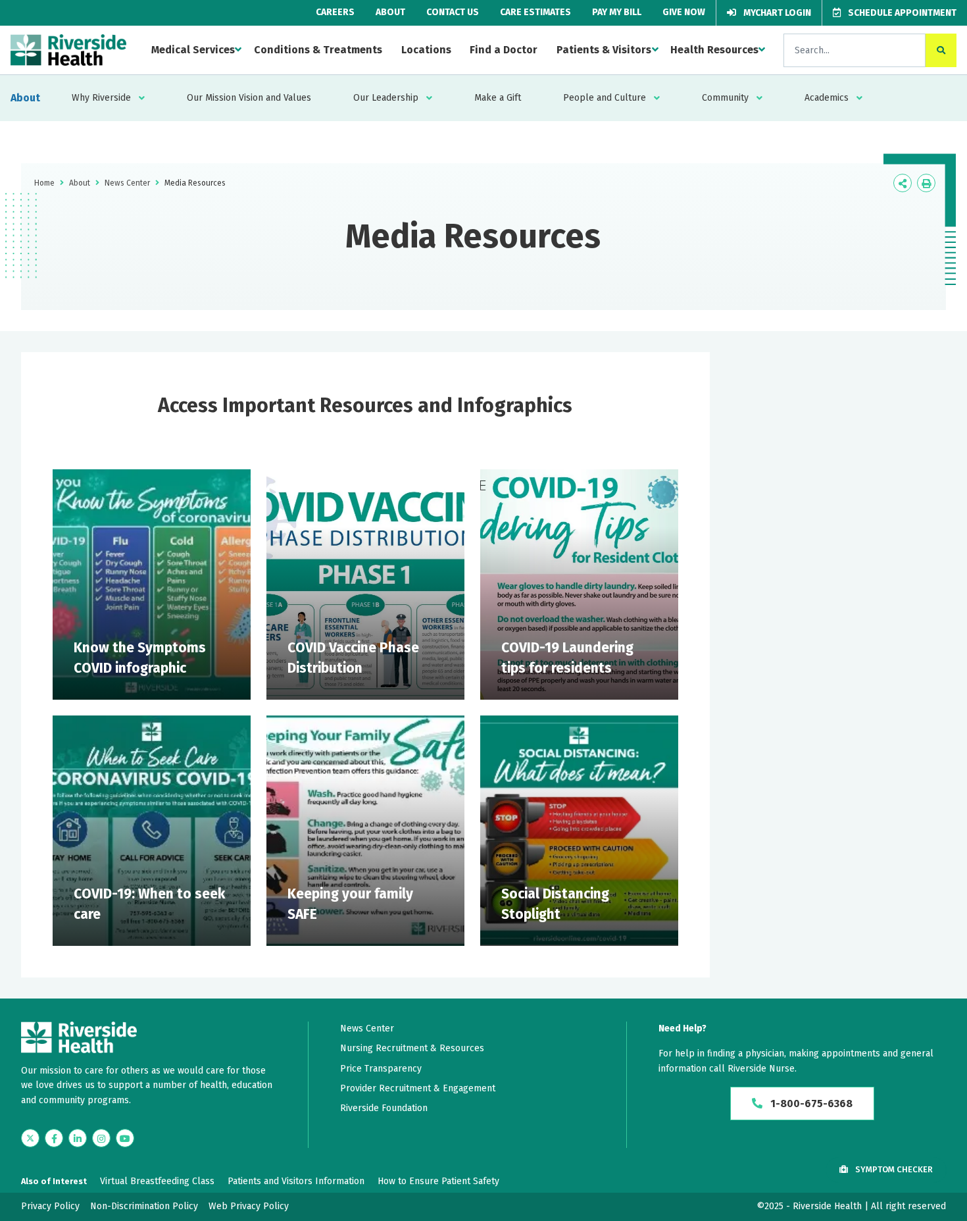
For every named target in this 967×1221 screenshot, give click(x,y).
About (390, 12)
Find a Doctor (503, 49)
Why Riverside (101, 97)
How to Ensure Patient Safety (438, 1181)
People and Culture (604, 97)
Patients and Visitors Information (296, 1181)
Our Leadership (385, 97)
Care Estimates (535, 12)
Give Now (683, 12)
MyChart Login (776, 12)
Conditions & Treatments (318, 49)
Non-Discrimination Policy (144, 1206)
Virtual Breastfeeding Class (157, 1181)
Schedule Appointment (901, 12)
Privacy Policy (50, 1206)
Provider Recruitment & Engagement (417, 1088)
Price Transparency (381, 1068)
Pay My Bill (616, 12)
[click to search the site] (941, 50)
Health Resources (714, 49)
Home (44, 183)
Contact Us (452, 12)
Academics (827, 97)
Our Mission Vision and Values (249, 97)
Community (725, 97)
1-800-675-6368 (810, 1103)
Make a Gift (497, 97)
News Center (127, 183)
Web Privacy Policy (249, 1206)
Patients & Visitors (604, 49)
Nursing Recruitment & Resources (412, 1048)
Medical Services (193, 49)
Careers (335, 12)
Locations (426, 49)
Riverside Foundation (384, 1108)
